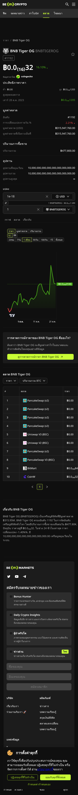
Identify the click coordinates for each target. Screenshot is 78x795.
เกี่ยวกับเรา (13, 706)
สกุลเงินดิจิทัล (47, 717)
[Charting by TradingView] (12, 315)
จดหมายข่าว (18, 13)
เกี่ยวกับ (27, 219)
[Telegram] (24, 576)
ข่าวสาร (44, 706)
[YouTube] (17, 576)
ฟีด (4, 13)
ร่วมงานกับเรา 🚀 (16, 712)
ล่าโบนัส (34, 13)
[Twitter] (9, 576)
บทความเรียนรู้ (48, 712)
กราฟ (8, 219)
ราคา (6, 40)
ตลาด (46, 13)
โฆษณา (58, 13)
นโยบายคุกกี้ (45, 769)
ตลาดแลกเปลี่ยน (49, 723)
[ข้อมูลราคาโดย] (24, 77)
